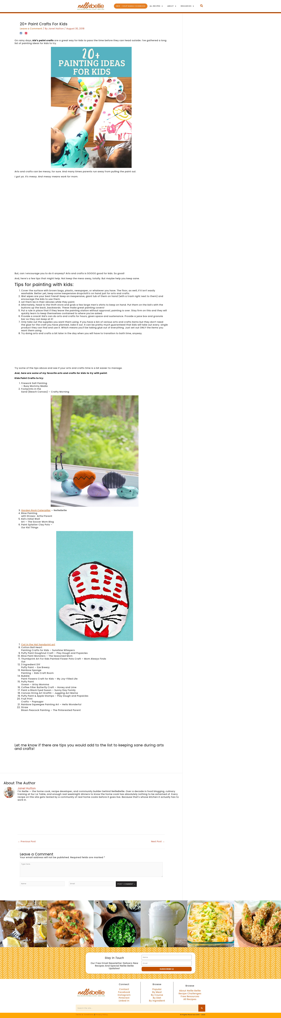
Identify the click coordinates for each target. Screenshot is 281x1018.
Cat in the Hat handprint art (38, 644)
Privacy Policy (102, 1014)
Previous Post (27, 841)
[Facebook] (21, 33)
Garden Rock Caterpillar (36, 510)
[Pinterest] (26, 33)
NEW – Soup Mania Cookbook (130, 6)
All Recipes (155, 6)
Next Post (158, 841)
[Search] (201, 1008)
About (170, 6)
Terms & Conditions (84, 1014)
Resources (186, 6)
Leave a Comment (31, 28)
